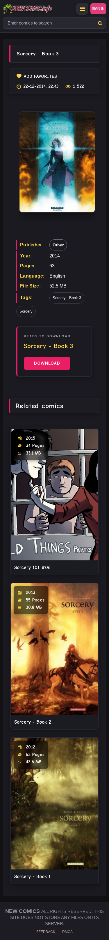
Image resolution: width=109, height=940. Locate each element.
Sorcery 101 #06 (32, 567)
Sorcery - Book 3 (67, 298)
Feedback (45, 932)
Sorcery (26, 311)
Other (58, 245)
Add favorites (40, 76)
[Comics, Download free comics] (38, 8)
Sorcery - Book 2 (32, 722)
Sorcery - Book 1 (32, 876)
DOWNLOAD (47, 363)
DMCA (67, 932)
